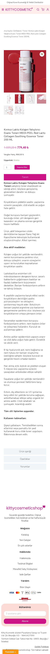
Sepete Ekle (22, 167)
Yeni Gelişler (25, 540)
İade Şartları (25, 574)
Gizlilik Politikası (42, 646)
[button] (3, 10)
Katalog (25, 534)
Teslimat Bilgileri (25, 563)
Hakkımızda (25, 558)
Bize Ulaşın (25, 587)
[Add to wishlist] (42, 54)
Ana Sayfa (8, 31)
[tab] (25, 177)
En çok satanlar (25, 545)
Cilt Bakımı (17, 31)
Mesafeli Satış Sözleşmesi (25, 569)
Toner (25, 31)
